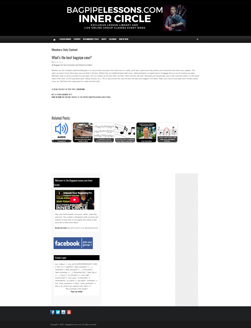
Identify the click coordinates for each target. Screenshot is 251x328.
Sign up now (56, 97)
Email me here (61, 228)
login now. (81, 89)
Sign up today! (77, 292)
